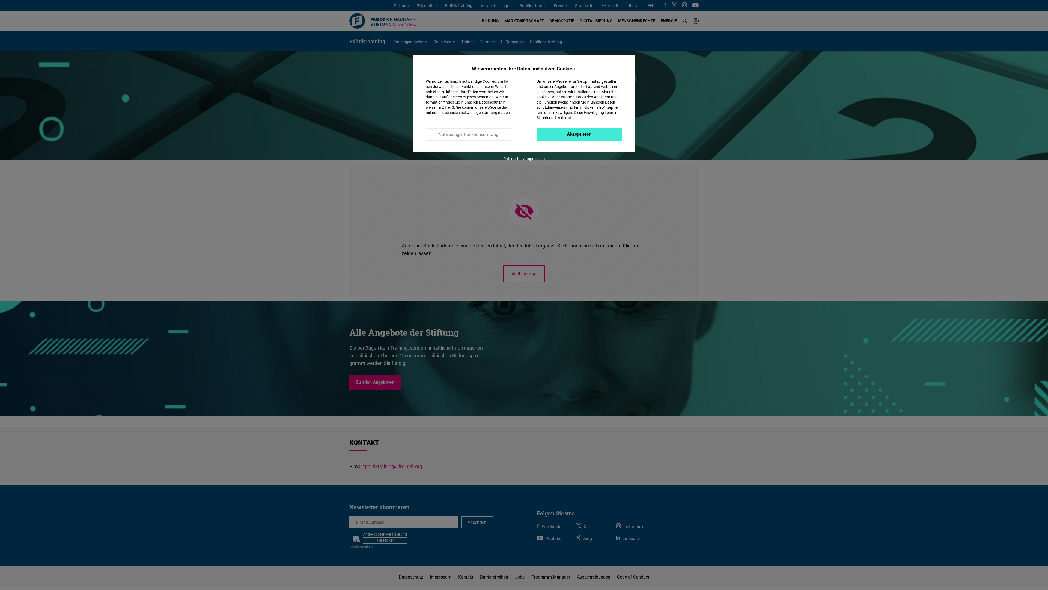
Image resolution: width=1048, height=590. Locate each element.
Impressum (535, 158)
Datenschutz (514, 158)
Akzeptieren (579, 134)
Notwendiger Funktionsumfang (468, 134)
